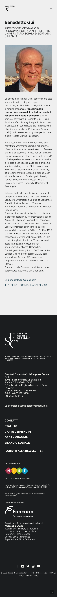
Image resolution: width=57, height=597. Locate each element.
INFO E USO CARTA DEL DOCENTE (17, 478)
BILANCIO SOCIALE (17, 442)
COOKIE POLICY (32, 576)
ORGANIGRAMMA (16, 437)
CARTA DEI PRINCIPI (18, 431)
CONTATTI (12, 420)
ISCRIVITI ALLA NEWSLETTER (24, 450)
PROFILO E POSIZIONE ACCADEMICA (27, 285)
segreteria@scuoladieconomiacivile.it (27, 405)
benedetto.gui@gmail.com (22, 280)
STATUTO (11, 426)
